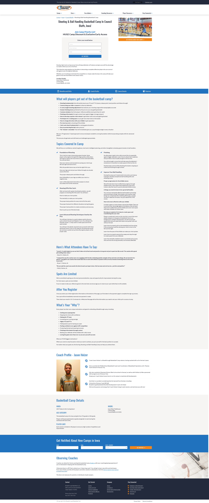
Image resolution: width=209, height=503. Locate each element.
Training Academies (93, 489)
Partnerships (110, 491)
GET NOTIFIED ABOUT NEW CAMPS (134, 40)
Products (90, 493)
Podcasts (132, 493)
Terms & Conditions (147, 501)
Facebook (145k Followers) (136, 485)
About (108, 485)
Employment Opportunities (113, 489)
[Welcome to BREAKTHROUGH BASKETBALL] (64, 7)
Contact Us (110, 487)
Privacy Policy (137, 501)
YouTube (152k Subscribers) (137, 487)
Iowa (63, 17)
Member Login (148, 2)
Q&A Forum (133, 491)
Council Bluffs (69, 17)
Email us (92, 463)
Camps (58, 17)
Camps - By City (92, 487)
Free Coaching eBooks (93, 491)
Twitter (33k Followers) (135, 489)
